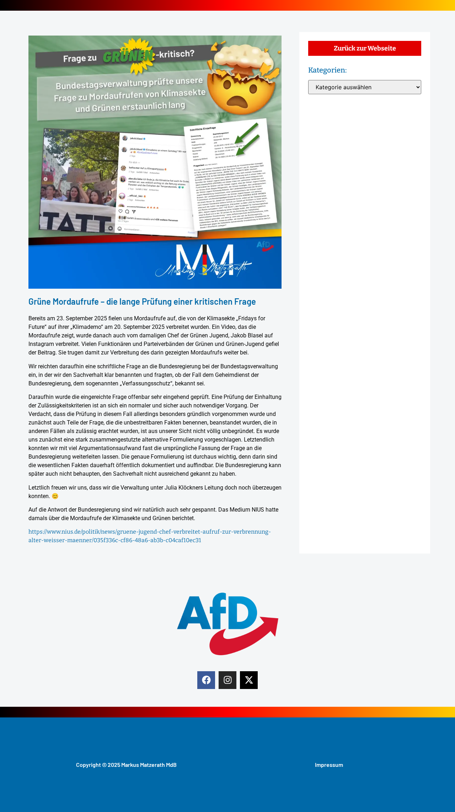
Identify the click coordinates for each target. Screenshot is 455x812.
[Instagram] (227, 680)
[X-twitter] (249, 680)
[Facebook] (206, 680)
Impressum (329, 764)
